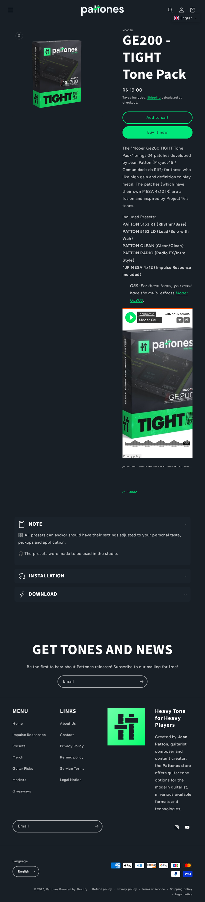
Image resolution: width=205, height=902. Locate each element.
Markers (19, 780)
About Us (68, 723)
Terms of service (153, 889)
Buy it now (157, 132)
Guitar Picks (22, 768)
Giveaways (21, 791)
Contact (67, 735)
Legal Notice (71, 780)
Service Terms (72, 768)
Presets (19, 746)
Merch (18, 757)
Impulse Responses (29, 735)
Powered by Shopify (73, 889)
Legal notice (183, 894)
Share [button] (133, 492)
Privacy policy (127, 889)
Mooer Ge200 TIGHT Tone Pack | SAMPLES (167, 466)
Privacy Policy (72, 746)
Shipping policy (181, 889)
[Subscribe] (141, 681)
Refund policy (72, 757)
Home (17, 723)
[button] (10, 10)
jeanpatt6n (129, 466)
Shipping (154, 97)
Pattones (52, 889)
